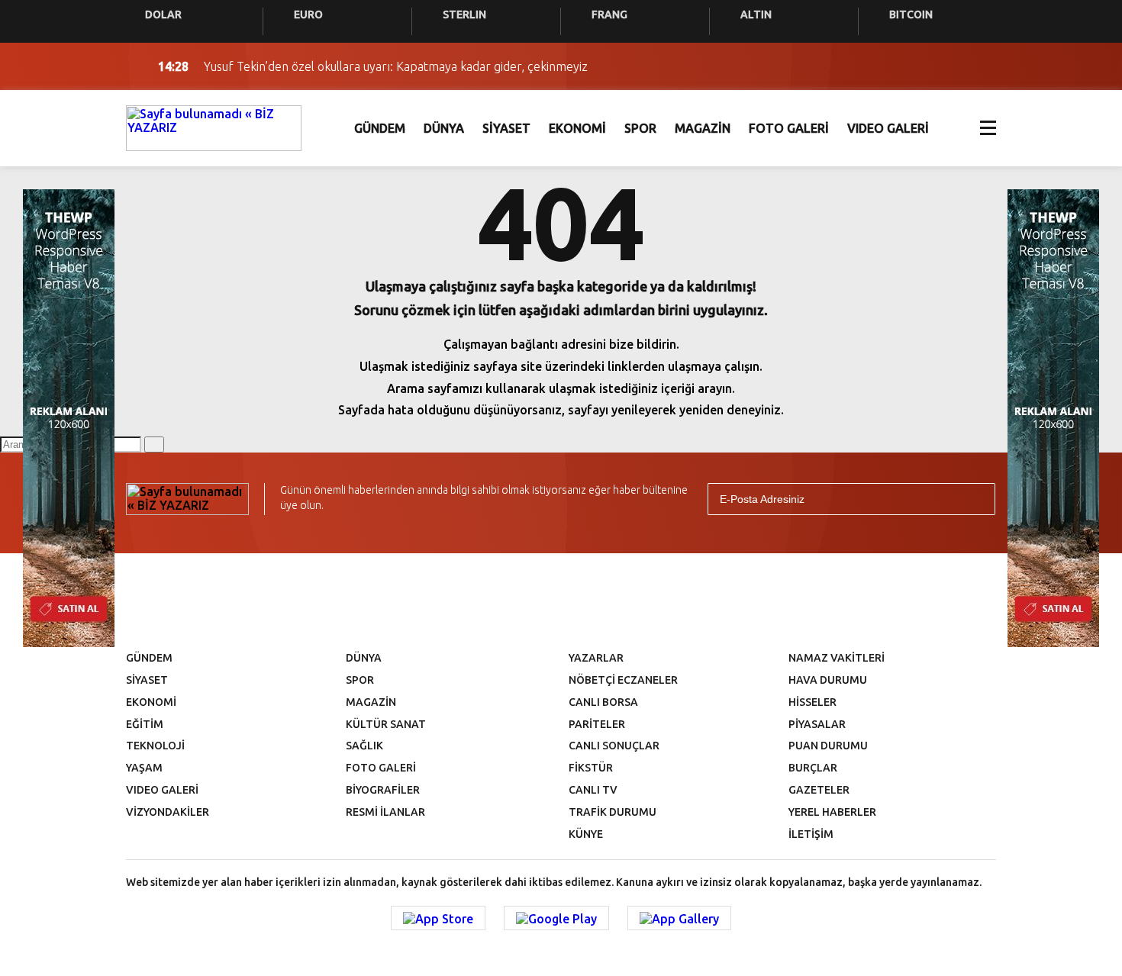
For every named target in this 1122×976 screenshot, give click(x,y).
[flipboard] (640, 600)
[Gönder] (977, 499)
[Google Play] (556, 918)
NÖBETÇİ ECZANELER (623, 680)
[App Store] (438, 918)
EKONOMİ (577, 128)
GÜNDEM (379, 128)
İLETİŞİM (810, 834)
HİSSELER (812, 702)
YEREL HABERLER (832, 812)
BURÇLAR (812, 768)
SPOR (640, 128)
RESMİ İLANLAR (385, 812)
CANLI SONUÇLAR (614, 745)
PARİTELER (597, 724)
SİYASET (506, 128)
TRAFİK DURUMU (612, 812)
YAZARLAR (596, 658)
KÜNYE (586, 834)
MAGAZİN (702, 128)
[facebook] (439, 600)
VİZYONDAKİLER (167, 812)
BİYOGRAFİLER (383, 790)
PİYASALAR (817, 724)
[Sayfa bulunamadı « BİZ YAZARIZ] (213, 127)
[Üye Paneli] (981, 66)
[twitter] (489, 600)
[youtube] (590, 600)
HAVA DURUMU (827, 680)
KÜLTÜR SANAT (386, 724)
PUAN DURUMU (828, 745)
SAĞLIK (364, 745)
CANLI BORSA (603, 702)
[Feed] (691, 600)
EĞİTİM (144, 724)
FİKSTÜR (591, 768)
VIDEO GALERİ (888, 128)
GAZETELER (819, 790)
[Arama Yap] (950, 66)
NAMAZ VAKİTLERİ (836, 658)
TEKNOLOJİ (155, 745)
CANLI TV (593, 790)
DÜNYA (444, 128)
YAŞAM (144, 768)
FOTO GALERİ (789, 128)
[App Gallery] (679, 918)
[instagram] (540, 600)
